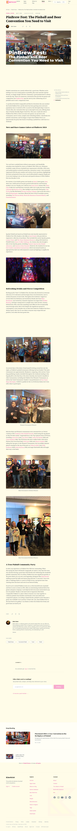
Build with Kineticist (58, 789)
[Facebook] (54, 797)
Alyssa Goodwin (40, 441)
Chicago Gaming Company (29, 191)
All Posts (8, 9)
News (43, 1)
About (54, 780)
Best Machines (33, 792)
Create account (16, 786)
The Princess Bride (17, 195)
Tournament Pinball (23, 642)
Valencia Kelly (35, 445)
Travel (33, 642)
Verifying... (59, 687)
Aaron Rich (15, 437)
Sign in (26, 669)
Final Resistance (11, 197)
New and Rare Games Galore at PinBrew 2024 (62, 92)
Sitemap (40, 821)
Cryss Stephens (10, 439)
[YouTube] (62, 797)
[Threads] (66, 797)
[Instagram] (58, 797)
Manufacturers (33, 801)
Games (18, 1)
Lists (31, 795)
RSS (54, 792)
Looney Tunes (10, 240)
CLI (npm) (38, 826)
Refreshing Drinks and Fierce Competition (61, 96)
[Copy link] (23, 26)
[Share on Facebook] (26, 26)
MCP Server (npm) (44, 826)
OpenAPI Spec (20, 826)
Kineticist (10, 777)
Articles (31, 780)
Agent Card (32, 826)
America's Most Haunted (22, 246)
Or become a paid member (20, 693)
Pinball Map (15, 824)
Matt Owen (13, 26)
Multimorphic (14, 193)
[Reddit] (69, 797)
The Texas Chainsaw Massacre (26, 240)
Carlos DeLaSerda (37, 437)
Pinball (40, 642)
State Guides (33, 810)
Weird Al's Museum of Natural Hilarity (35, 195)
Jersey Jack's (34, 185)
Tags (31, 807)
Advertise (46, 821)
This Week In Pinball (58, 786)
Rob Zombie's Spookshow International (17, 248)
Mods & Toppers (34, 804)
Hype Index (25, 2)
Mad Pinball (32, 236)
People (31, 798)
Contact (55, 783)
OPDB (25, 824)
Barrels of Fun (18, 189)
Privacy (16, 821)
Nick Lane (26, 441)
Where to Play (34, 2)
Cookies (27, 821)
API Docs (14, 826)
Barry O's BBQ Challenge (22, 242)
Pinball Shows (14, 9)
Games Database (34, 789)
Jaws (46, 181)
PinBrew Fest (20, 98)
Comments (58, 100)
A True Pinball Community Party (62, 98)
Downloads (32, 813)
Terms (22, 821)
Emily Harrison (19, 447)
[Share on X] (29, 26)
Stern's (35, 181)
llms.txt (26, 826)
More (49, 1)
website (14, 632)
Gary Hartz (25, 437)
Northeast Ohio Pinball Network (24, 433)
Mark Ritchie (45, 576)
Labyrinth (9, 189)
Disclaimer (34, 821)
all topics (38, 763)
